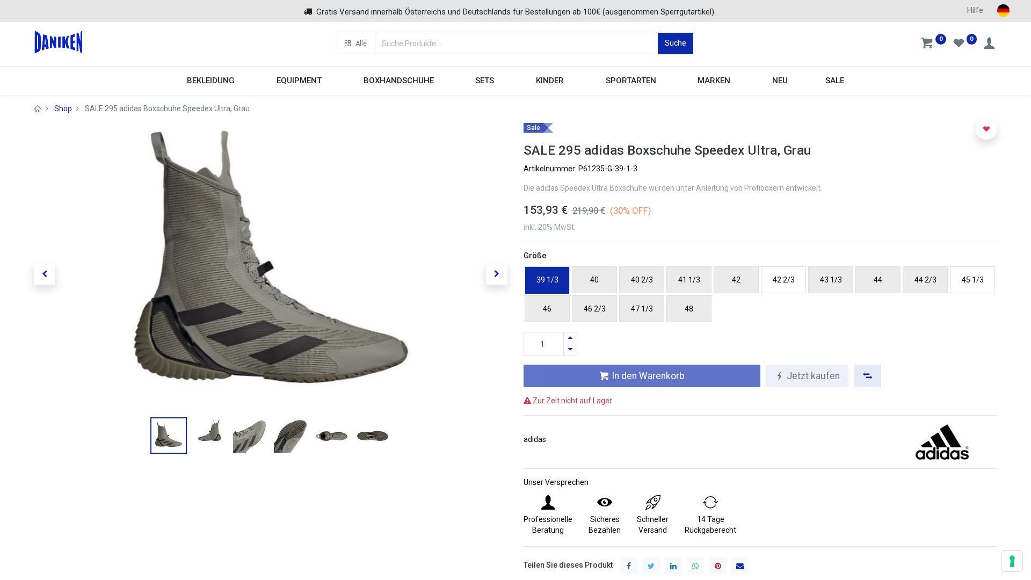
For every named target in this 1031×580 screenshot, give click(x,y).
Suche (675, 43)
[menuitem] (780, 81)
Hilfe (975, 10)
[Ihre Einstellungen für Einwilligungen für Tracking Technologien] (1012, 561)
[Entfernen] (570, 350)
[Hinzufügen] (570, 338)
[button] (356, 43)
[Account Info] (990, 44)
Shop (63, 108)
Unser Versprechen (556, 482)
